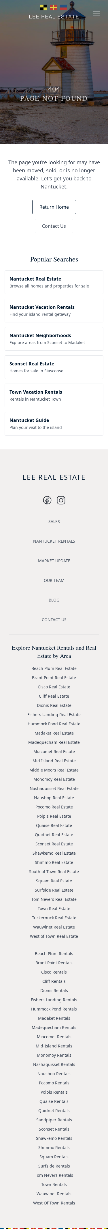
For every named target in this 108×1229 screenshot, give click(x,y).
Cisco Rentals (54, 972)
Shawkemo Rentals (54, 1138)
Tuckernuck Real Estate (54, 917)
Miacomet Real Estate (54, 751)
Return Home (54, 207)
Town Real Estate (54, 908)
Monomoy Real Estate (54, 779)
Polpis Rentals (54, 1092)
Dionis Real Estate (54, 705)
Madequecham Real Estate (54, 742)
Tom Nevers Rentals (54, 1175)
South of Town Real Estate (54, 871)
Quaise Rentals (54, 1101)
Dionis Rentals (54, 990)
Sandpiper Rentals (54, 1119)
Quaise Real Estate (54, 825)
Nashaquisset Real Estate (54, 788)
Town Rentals (54, 1184)
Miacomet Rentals (54, 1036)
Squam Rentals (54, 1156)
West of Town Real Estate (54, 936)
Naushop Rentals (54, 1073)
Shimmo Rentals (54, 1147)
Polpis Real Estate (54, 816)
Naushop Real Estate (54, 797)
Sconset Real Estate (54, 844)
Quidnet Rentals (54, 1110)
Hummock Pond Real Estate (54, 723)
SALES (54, 521)
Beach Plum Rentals (54, 953)
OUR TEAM (54, 580)
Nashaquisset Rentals (54, 1064)
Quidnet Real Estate (54, 834)
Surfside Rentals (54, 1166)
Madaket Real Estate (54, 733)
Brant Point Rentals (54, 962)
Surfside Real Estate (54, 890)
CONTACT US (54, 619)
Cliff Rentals (54, 981)
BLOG (54, 600)
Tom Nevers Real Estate (54, 899)
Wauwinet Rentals (54, 1193)
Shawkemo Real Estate (54, 853)
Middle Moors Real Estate (54, 770)
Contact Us (54, 226)
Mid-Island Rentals (54, 1046)
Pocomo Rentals (54, 1083)
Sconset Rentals (54, 1129)
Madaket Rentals (54, 1018)
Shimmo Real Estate (54, 862)
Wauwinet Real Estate (54, 927)
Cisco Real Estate (54, 687)
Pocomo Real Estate (54, 807)
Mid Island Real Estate (54, 760)
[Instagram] (47, 500)
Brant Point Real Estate (54, 677)
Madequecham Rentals (54, 1027)
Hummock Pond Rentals (54, 1009)
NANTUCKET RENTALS (54, 541)
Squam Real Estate (54, 881)
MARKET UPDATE (54, 560)
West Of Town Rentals (54, 1203)
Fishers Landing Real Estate (54, 714)
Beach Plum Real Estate (54, 668)
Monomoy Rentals (54, 1055)
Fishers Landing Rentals (54, 999)
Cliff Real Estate (54, 696)
